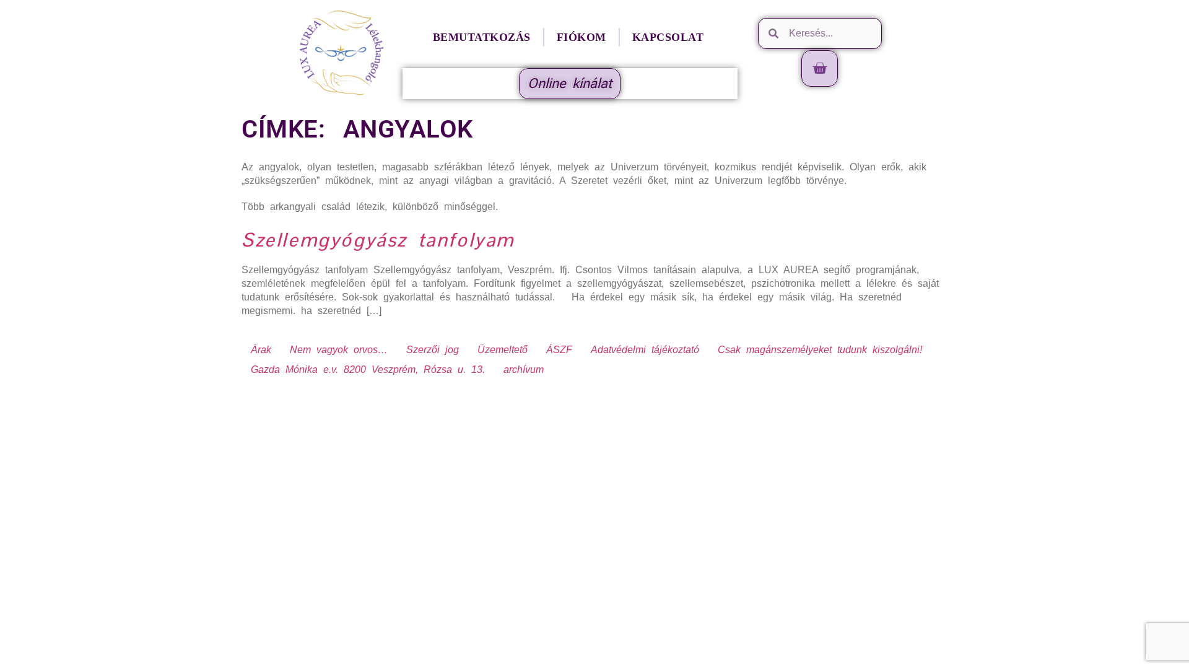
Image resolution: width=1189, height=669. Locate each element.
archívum (523, 369)
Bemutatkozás (482, 37)
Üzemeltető (502, 349)
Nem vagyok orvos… (339, 349)
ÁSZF (559, 349)
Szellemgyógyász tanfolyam (378, 239)
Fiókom (581, 37)
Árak (261, 349)
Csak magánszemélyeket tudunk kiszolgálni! (820, 349)
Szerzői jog (432, 349)
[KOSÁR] (819, 68)
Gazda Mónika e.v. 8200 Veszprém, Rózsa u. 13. (368, 369)
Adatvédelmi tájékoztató (645, 349)
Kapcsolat (668, 37)
